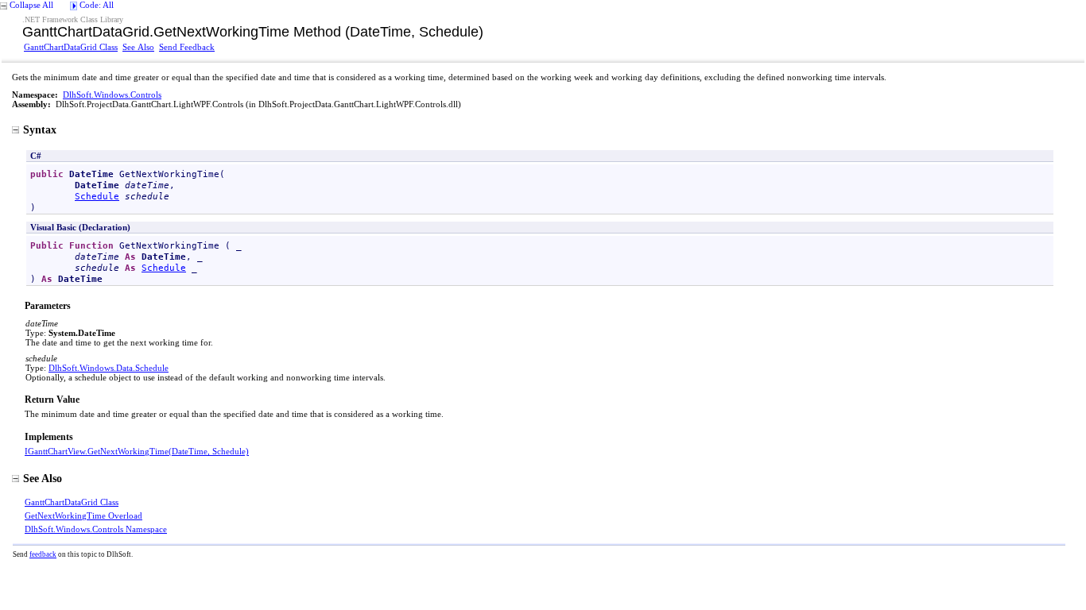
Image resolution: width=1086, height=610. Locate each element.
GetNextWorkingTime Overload (83, 515)
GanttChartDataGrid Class (71, 47)
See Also (138, 47)
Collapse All (31, 5)
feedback (42, 554)
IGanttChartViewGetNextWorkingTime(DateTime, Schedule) (137, 451)
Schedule (97, 196)
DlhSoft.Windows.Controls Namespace (96, 529)
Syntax (39, 129)
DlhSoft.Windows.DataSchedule (108, 368)
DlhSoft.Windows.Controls (112, 94)
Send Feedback (187, 47)
